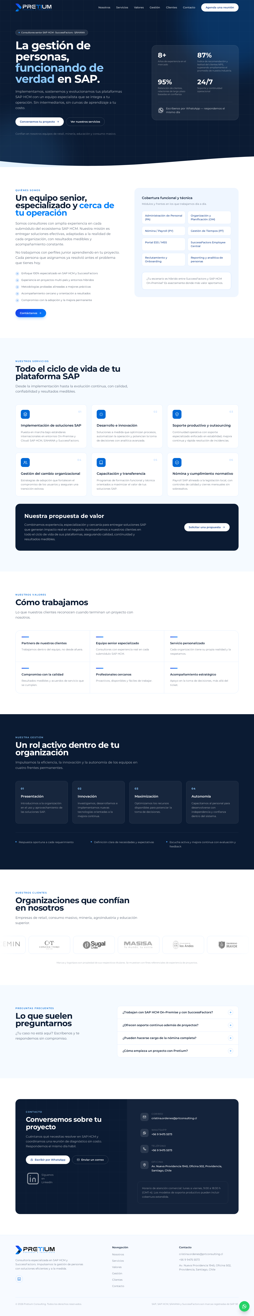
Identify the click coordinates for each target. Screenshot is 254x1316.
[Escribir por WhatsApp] (244, 1306)
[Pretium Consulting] (33, 7)
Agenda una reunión (220, 7)
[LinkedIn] (19, 1279)
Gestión (155, 7)
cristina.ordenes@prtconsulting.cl (201, 1254)
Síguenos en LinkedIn (47, 1178)
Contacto (189, 7)
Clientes (171, 7)
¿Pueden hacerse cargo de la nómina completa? (159, 1038)
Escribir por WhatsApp (50, 1159)
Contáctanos (28, 313)
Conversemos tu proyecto (37, 121)
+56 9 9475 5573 (189, 1259)
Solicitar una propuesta (205, 527)
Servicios (122, 7)
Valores (139, 7)
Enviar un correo (92, 1159)
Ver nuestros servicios (85, 121)
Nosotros (104, 7)
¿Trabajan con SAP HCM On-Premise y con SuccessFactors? (168, 1012)
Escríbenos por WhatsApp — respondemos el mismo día (195, 110)
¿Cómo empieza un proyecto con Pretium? (155, 1051)
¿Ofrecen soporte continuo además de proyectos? (160, 1025)
